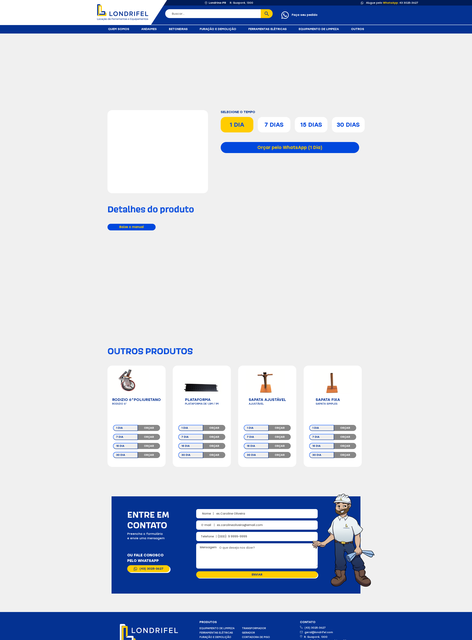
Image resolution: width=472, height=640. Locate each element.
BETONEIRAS (178, 29)
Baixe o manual (131, 227)
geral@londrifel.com (319, 632)
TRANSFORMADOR (254, 628)
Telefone (208, 536)
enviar (257, 574)
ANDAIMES (149, 29)
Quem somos (118, 29)
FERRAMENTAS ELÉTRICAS (267, 29)
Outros (357, 29)
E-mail (208, 525)
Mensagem (209, 547)
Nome (208, 513)
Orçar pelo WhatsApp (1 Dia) (289, 147)
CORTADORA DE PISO (256, 637)
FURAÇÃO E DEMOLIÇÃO (218, 29)
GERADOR (248, 632)
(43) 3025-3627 (151, 568)
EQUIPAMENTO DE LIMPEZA (319, 29)
